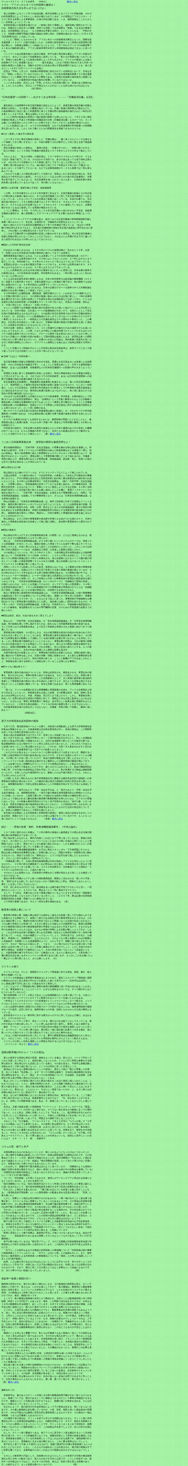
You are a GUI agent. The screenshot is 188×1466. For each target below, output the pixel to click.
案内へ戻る (72, 1)
